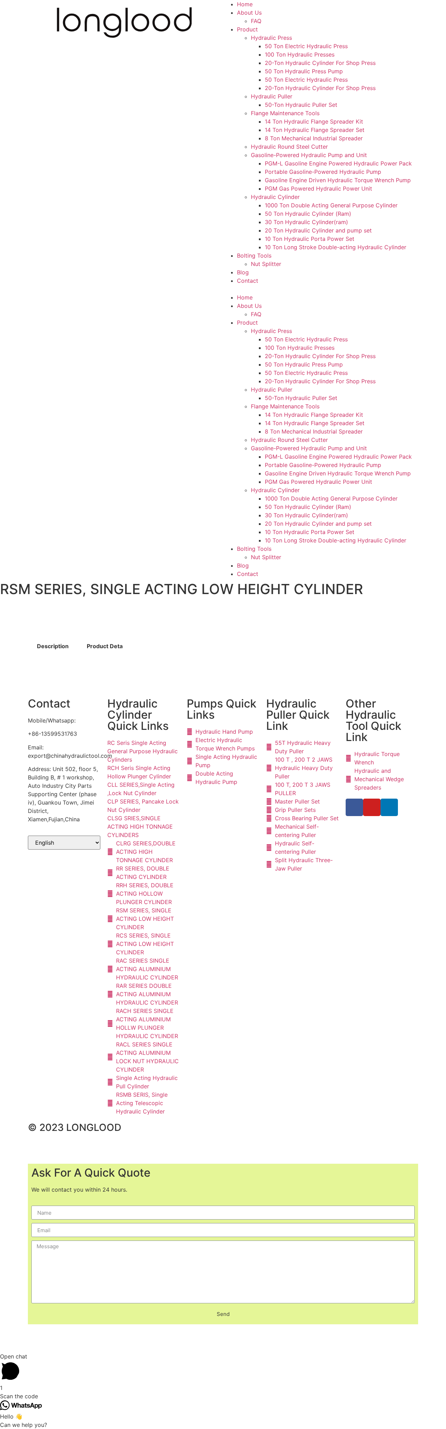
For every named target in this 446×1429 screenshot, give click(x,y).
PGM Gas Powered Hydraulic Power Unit (318, 188)
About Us (249, 12)
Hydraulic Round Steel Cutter (289, 146)
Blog (243, 272)
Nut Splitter (266, 263)
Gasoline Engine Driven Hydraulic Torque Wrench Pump (338, 180)
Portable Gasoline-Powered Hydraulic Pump (323, 171)
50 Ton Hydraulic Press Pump (304, 71)
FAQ (256, 20)
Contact (247, 280)
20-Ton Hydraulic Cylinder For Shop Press (320, 62)
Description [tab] (53, 646)
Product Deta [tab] (105, 646)
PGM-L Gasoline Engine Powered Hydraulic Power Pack (338, 163)
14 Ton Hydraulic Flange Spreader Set (314, 129)
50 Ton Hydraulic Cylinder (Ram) (308, 213)
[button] (322, 289)
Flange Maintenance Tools (285, 113)
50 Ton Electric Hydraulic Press (306, 46)
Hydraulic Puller (271, 96)
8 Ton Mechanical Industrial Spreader (314, 138)
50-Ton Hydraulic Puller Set (301, 104)
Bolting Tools (254, 255)
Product (247, 29)
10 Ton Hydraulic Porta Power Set (309, 238)
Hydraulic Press (271, 37)
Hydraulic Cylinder (275, 196)
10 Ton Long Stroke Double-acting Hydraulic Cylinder (335, 247)
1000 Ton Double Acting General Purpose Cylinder (331, 205)
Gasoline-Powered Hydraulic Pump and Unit (309, 154)
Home (245, 4)
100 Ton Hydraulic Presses (299, 54)
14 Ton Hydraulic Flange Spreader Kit (314, 121)
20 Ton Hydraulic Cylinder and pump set (318, 230)
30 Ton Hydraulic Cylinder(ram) (306, 222)
